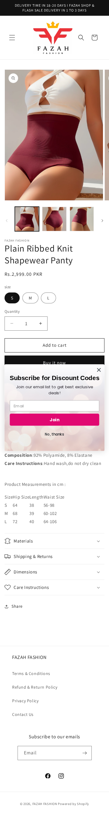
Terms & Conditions (31, 673)
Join (54, 419)
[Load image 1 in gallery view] (27, 219)
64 (15, 505)
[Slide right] (102, 220)
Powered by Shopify (73, 804)
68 (15, 513)
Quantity (12, 311)
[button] (12, 37)
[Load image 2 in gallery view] (54, 219)
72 (15, 521)
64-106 (50, 521)
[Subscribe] (84, 753)
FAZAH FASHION (44, 804)
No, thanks (54, 434)
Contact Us (23, 714)
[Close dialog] (99, 370)
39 (31, 513)
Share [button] (17, 606)
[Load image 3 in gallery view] (82, 219)
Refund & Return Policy (34, 687)
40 (31, 521)
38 (31, 505)
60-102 (50, 513)
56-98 (49, 505)
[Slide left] (6, 220)
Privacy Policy (25, 700)
